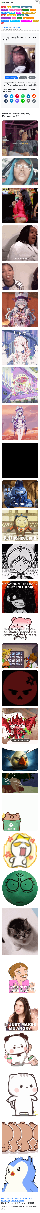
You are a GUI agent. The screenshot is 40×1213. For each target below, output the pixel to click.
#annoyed (7, 259)
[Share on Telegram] (11, 101)
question (4, 12)
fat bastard (5, 21)
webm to (11, 12)
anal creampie (11, 78)
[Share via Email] (28, 101)
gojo (26, 15)
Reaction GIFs (16, 1198)
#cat (5, 953)
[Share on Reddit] (34, 96)
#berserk (6, 1186)
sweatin (33, 10)
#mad (32, 78)
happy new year (28, 18)
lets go (20, 18)
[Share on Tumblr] (6, 101)
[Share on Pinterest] (17, 96)
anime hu (26, 10)
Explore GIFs (5, 1198)
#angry (23, 78)
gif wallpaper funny (15, 10)
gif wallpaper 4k (26, 21)
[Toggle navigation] (37, 2)
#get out (6, 533)
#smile (6, 284)
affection (4, 10)
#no (5, 183)
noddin (19, 12)
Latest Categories (17, 1201)
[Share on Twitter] (11, 96)
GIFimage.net (5, 27)
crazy (14, 18)
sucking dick (16, 7)
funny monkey (6, 18)
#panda (6, 1063)
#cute (5, 704)
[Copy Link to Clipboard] (34, 101)
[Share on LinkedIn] (28, 96)
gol (3, 23)
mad (8, 7)
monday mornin (26, 7)
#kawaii (6, 700)
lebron (4, 15)
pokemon (20, 15)
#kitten (6, 950)
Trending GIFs (27, 1198)
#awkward (7, 287)
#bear (6, 536)
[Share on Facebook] (6, 96)
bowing (36, 21)
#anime (6, 539)
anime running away (29, 12)
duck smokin (11, 15)
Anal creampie (15, 27)
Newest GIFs (5, 1201)
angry (3, 7)
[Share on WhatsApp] (23, 96)
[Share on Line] (23, 101)
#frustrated (7, 1183)
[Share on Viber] (17, 101)
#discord (6, 768)
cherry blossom (15, 21)
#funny (6, 502)
